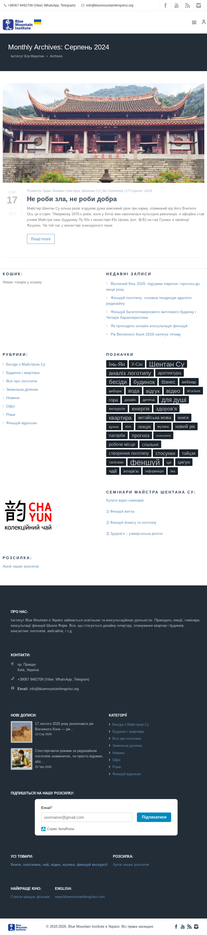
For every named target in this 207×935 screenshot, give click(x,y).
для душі (73, 191)
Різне (10, 414)
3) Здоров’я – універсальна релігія (134, 534)
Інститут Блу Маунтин (27, 56)
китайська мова (154, 417)
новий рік (185, 426)
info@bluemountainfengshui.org (109, 5)
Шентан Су (91, 191)
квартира (120, 418)
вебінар (189, 382)
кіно (128, 427)
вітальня (193, 391)
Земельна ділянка (22, 389)
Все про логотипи (21, 381)
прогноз (140, 435)
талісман (116, 462)
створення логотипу (129, 453)
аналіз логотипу (130, 373)
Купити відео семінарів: (125, 500)
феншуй (145, 462)
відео (173, 391)
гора (113, 400)
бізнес (168, 382)
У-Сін (137, 364)
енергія (140, 409)
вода (133, 391)
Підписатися (154, 817)
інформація (154, 471)
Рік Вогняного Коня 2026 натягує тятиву (146, 334)
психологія (163, 435)
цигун (184, 462)
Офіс (10, 406)
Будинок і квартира (23, 372)
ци (169, 462)
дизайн (130, 400)
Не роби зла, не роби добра (72, 199)
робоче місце (122, 444)
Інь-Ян (117, 364)
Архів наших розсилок (21, 566)
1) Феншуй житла (120, 511)
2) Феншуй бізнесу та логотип (130, 522)
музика (163, 427)
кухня (114, 427)
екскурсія (117, 409)
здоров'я (166, 409)
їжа (172, 471)
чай (113, 471)
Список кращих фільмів (30, 897)
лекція (144, 426)
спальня (150, 444)
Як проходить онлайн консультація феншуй (149, 326)
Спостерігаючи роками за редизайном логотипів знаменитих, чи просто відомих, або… (69, 756)
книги (183, 417)
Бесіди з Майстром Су (25, 364)
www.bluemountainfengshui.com (80, 897)
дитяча (149, 400)
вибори (115, 391)
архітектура (169, 373)
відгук (153, 391)
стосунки (165, 453)
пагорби (117, 435)
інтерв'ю (131, 471)
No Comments (112, 191)
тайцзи (188, 453)
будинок (144, 382)
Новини (12, 398)
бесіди (118, 382)
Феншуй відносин (21, 423)
